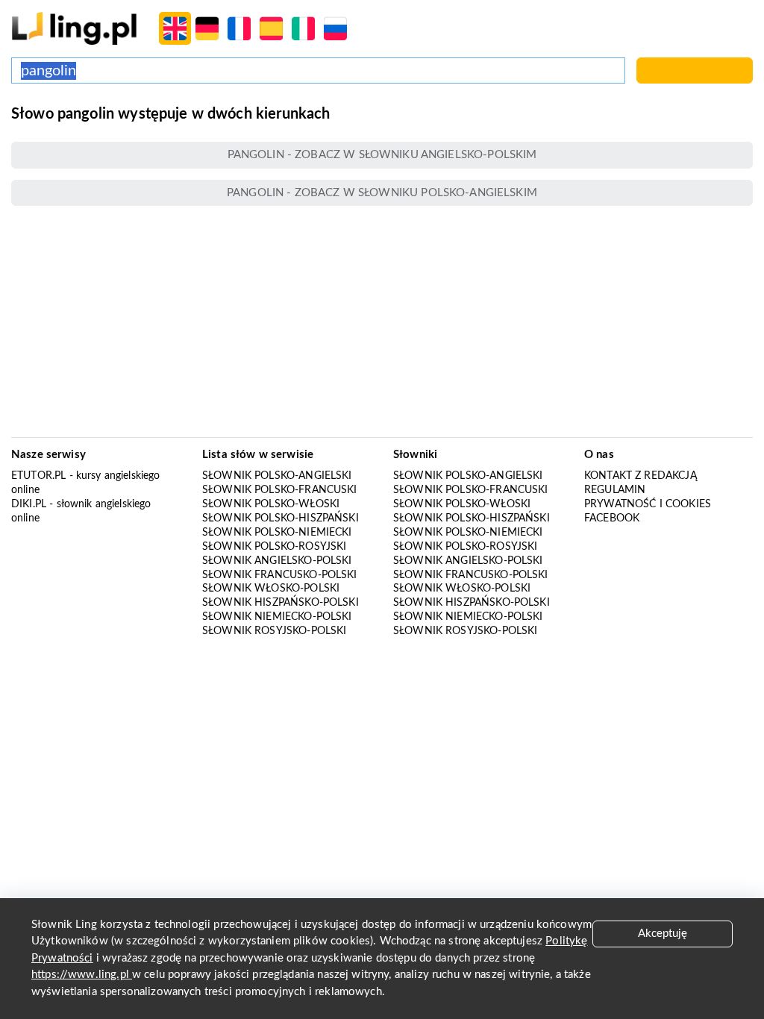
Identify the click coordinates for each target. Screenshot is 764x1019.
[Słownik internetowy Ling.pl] (74, 28)
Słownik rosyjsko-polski (274, 631)
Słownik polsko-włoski (270, 504)
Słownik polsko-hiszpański (280, 518)
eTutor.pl (38, 476)
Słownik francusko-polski (279, 575)
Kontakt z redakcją (640, 476)
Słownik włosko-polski (270, 588)
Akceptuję (662, 933)
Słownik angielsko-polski (277, 561)
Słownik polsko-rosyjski (274, 547)
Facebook (611, 518)
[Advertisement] (382, 321)
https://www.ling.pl (81, 974)
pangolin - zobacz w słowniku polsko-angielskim (382, 192)
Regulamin (614, 490)
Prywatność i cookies (647, 504)
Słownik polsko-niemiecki (277, 532)
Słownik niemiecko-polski (277, 617)
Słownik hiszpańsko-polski (280, 603)
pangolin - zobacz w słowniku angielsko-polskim (382, 154)
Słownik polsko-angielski (277, 476)
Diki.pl (28, 504)
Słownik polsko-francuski (279, 490)
